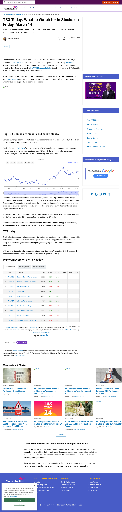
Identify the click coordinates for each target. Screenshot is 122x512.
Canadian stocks (16, 63)
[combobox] (32, 2)
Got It (19, 500)
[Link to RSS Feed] (109, 194)
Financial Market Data (11, 327)
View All (61, 434)
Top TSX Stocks (93, 120)
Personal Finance (60, 8)
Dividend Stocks (93, 124)
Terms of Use (45, 332)
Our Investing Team (40, 485)
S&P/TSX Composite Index (40, 68)
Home (5, 14)
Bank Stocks (92, 133)
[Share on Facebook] (59, 39)
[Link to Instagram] (100, 194)
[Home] (2, 474)
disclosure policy (20, 355)
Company (20, 272)
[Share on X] (61, 39)
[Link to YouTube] (105, 194)
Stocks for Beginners (95, 129)
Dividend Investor (94, 485)
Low (76, 272)
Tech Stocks (92, 142)
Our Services (84, 8)
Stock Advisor (93, 482)
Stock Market (19, 14)
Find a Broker (66, 490)
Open (64, 272)
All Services (92, 490)
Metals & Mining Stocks (96, 147)
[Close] (35, 486)
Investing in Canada (68, 485)
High (70, 272)
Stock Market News (30, 8)
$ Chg (50, 272)
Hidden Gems (93, 487)
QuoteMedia (33, 327)
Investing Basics (46, 8)
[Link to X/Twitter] (92, 194)
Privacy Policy (13, 496)
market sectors (12, 79)
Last (43, 272)
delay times (16, 330)
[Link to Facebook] (96, 194)
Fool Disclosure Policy (41, 490)
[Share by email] (64, 39)
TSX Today (22, 342)
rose (74, 151)
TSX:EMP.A (21, 148)
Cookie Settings (19, 505)
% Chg (57, 272)
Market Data (67, 330)
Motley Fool (111, 2)
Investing (11, 14)
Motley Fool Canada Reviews (44, 487)
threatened (70, 63)
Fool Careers (38, 493)
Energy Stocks (92, 138)
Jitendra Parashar (13, 39)
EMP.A (6, 46)
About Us (73, 8)
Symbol (10, 272)
